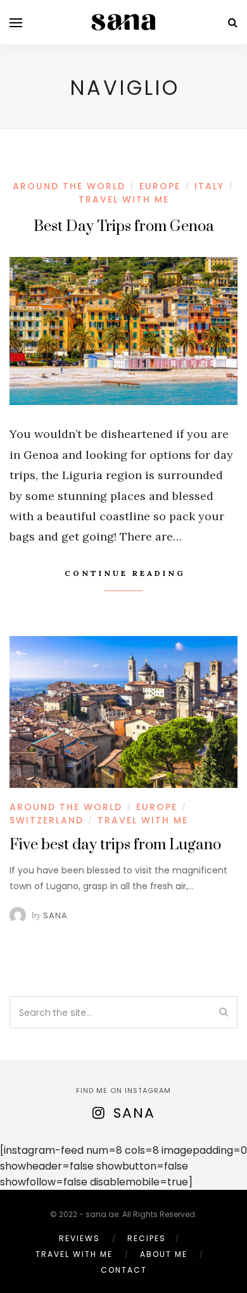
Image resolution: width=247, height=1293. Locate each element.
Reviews (79, 1238)
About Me (163, 1254)
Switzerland (47, 820)
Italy (209, 186)
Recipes (146, 1238)
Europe (159, 186)
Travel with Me (124, 199)
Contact (124, 1270)
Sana (55, 915)
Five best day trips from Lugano (115, 844)
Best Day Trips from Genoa (124, 226)
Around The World (69, 186)
